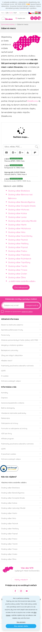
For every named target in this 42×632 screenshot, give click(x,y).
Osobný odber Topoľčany (19, 262)
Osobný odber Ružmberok (19, 258)
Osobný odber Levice (17, 217)
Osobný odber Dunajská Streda (22, 206)
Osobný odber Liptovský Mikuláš (22, 221)
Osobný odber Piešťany (18, 243)
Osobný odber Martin (17, 224)
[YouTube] (26, 591)
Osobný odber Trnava (17, 270)
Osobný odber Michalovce (19, 228)
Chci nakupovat (21, 287)
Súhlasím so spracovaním (19, 311)
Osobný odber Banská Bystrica (21, 202)
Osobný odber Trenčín (17, 266)
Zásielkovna (32, 101)
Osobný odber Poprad (18, 247)
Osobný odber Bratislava (19, 191)
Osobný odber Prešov (17, 251)
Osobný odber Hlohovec (18, 209)
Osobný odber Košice (17, 213)
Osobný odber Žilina (17, 277)
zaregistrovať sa (32, 305)
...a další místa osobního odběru (21, 281)
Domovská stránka (8, 24)
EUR (11, 13)
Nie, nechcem (21, 622)
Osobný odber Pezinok (18, 240)
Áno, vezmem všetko (21, 626)
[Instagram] (21, 591)
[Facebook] (15, 591)
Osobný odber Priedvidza (19, 255)
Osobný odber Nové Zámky (20, 236)
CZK (7, 13)
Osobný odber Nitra (16, 232)
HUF (15, 13)
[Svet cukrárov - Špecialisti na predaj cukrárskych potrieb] (7, 18)
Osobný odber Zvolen (17, 273)
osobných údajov (27, 311)
